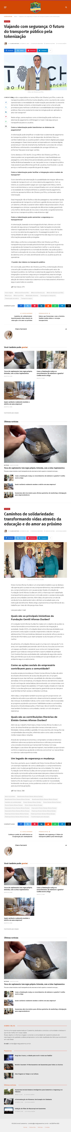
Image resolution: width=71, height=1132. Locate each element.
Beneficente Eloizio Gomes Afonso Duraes (44, 799)
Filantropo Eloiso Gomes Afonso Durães (17, 814)
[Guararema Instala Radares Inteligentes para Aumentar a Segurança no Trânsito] (8, 1092)
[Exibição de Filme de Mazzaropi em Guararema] (8, 1110)
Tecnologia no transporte (47, 295)
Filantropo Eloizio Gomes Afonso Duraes (43, 814)
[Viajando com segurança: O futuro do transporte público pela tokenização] (35, 72)
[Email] (6, 126)
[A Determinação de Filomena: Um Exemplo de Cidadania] (8, 1101)
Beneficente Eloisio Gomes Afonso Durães (30, 796)
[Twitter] (6, 107)
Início (15, 16)
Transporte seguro (26, 298)
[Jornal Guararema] (35, 7)
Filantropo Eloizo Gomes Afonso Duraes (17, 816)
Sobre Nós (32, 1127)
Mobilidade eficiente (32, 295)
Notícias (7, 21)
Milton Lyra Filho (18, 295)
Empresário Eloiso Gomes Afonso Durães (17, 808)
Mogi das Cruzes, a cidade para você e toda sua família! (33, 1055)
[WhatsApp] (6, 121)
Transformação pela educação (40, 816)
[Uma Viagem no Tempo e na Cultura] (8, 1076)
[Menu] (5, 7)
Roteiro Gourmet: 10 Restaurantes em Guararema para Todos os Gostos (39, 1065)
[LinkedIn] (6, 112)
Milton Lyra (8, 295)
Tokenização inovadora (12, 298)
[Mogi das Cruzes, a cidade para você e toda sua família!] (8, 1057)
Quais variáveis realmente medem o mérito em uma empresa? (17, 403)
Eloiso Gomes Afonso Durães (52, 802)
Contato (47, 1127)
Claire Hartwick (14, 43)
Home (25, 1127)
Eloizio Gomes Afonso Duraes (14, 805)
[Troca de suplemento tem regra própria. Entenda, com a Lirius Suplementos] (19, 360)
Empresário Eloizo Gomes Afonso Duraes (17, 811)
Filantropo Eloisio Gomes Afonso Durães (44, 811)
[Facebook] (6, 102)
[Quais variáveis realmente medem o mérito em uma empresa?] (19, 390)
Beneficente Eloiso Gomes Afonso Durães (17, 799)
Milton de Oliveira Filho (22, 292)
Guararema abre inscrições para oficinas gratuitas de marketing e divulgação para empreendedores (40, 494)
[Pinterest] (6, 117)
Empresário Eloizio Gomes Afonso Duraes (44, 808)
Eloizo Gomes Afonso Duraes (33, 805)
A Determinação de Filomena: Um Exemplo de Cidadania (33, 1099)
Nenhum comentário (37, 43)
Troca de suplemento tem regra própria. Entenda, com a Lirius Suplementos (18, 372)
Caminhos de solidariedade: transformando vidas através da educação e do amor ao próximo (21, 318)
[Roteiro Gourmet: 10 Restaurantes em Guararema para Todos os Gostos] (8, 1067)
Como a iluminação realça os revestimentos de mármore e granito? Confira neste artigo (50, 373)
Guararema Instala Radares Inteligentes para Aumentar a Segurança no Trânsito (39, 1091)
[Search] (66, 7)
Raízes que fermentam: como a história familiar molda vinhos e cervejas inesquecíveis (51, 318)
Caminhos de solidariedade (13, 802)
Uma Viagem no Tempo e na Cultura (26, 1074)
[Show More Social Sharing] (50, 50)
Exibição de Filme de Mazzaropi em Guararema (30, 1108)
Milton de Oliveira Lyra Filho (55, 292)
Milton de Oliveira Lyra (38, 292)
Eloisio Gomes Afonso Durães (32, 802)
